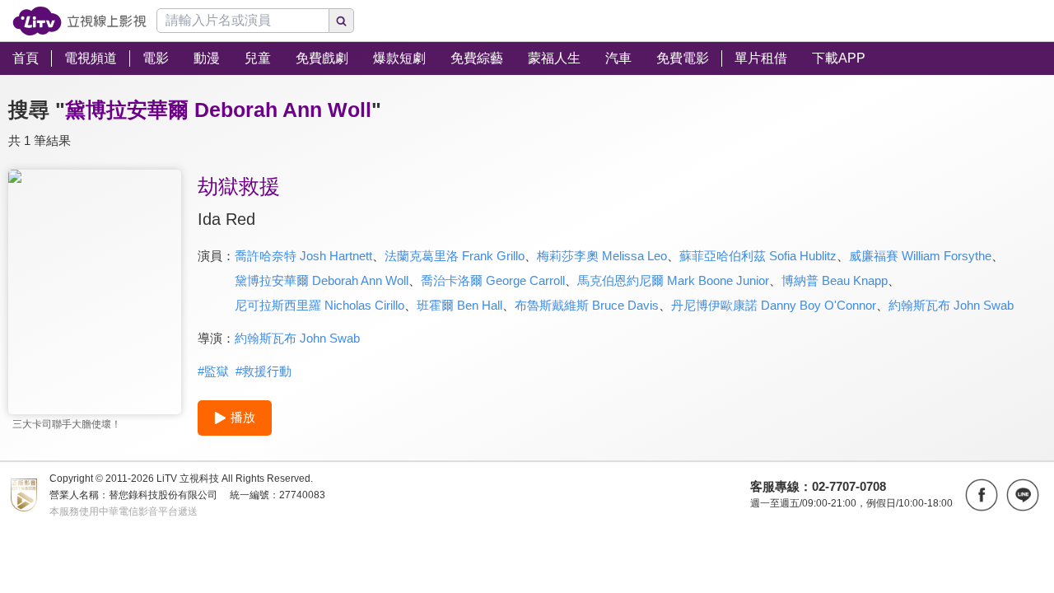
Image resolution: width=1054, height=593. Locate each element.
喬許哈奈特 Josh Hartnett (303, 256)
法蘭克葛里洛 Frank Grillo (455, 256)
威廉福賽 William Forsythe (920, 256)
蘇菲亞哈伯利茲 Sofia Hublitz (758, 256)
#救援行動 (263, 371)
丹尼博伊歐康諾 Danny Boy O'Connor (773, 305)
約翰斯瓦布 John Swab (951, 305)
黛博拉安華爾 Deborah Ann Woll (321, 280)
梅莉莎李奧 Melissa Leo (602, 256)
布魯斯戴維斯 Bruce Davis (587, 305)
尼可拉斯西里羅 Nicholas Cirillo (319, 305)
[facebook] (981, 495)
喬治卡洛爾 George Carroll (493, 280)
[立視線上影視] (79, 21)
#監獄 (213, 371)
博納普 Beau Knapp (834, 280)
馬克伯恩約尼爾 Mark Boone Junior (673, 280)
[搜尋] (341, 20)
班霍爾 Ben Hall (459, 305)
